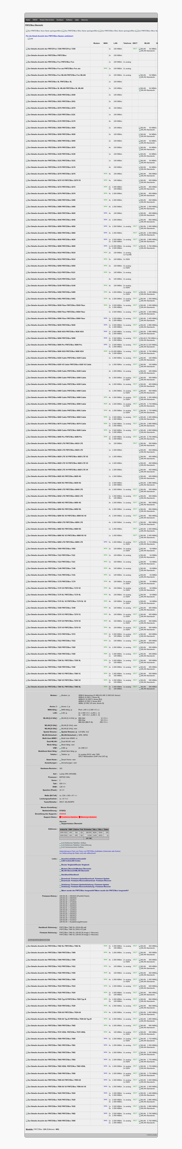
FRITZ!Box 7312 (68, 641)
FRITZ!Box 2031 (68, 101)
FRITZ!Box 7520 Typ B (76, 999)
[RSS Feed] (40, 1135)
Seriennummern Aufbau (74, 847)
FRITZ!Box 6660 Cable (76, 417)
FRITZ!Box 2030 (68, 95)
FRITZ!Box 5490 (68, 292)
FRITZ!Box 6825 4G (72, 476)
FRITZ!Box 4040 (68, 220)
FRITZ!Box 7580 (68, 1039)
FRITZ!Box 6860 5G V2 (76, 535)
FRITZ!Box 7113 (68, 562)
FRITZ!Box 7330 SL (72, 660)
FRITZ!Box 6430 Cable (76, 384)
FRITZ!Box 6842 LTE (74, 496)
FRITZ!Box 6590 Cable (76, 404)
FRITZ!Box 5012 (68, 259)
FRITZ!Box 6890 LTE (74, 542)
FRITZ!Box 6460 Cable (76, 391)
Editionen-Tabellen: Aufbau (75, 843)
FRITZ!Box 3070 (68, 147)
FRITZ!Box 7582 (68, 1052)
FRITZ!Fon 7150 (68, 49)
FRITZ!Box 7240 (68, 608)
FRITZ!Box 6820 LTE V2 (78, 457)
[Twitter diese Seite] (26, 1135)
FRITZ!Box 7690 (68, 1121)
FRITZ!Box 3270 (68, 174)
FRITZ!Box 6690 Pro (73, 437)
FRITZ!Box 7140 (68, 568)
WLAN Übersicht (82, 871)
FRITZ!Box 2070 (68, 108)
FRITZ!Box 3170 (68, 167)
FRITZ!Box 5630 (68, 325)
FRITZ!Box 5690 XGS (74, 351)
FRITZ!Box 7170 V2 (72, 588)
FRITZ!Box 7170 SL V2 (76, 601)
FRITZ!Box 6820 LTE (74, 450)
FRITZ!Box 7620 (68, 1093)
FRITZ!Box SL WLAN (74, 88)
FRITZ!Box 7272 (68, 634)
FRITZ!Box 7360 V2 (72, 680)
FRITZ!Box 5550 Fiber (75, 312)
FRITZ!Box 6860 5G (72, 529)
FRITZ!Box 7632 (68, 1106)
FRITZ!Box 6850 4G (72, 503)
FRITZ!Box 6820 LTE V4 (78, 470)
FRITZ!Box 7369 (68, 953)
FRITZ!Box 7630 (68, 1100)
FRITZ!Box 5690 (68, 338)
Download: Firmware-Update (97, 879)
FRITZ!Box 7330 (68, 654)
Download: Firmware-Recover (98, 881)
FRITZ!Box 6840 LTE (74, 489)
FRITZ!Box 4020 (68, 213)
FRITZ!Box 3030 (68, 134)
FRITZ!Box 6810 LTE (74, 443)
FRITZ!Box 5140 (68, 286)
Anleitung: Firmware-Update (97, 885)
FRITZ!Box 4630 (68, 239)
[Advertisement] (91, 5)
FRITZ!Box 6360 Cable (76, 378)
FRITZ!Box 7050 (68, 549)
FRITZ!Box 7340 (68, 667)
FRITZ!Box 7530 (68, 1006)
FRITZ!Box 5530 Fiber (75, 305)
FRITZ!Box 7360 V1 (72, 674)
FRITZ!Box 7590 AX (72, 1080)
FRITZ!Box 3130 (68, 154)
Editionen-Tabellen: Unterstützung (78, 845)
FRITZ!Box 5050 (68, 266)
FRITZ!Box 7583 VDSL (76, 1066)
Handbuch (74, 875)
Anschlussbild (80, 859)
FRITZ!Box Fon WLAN (76, 75)
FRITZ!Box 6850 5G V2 (76, 516)
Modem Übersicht (83, 869)
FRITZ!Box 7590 (68, 1073)
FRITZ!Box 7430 (68, 973)
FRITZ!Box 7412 (68, 966)
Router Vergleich (82, 865)
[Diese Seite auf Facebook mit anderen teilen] (33, 1135)
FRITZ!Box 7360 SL (72, 687)
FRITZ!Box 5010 (68, 253)
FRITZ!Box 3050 (68, 141)
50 (96, 31)
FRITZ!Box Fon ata (72, 68)
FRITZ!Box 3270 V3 (72, 180)
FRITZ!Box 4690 (68, 246)
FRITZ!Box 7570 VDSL (76, 1032)
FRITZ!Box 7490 (68, 979)
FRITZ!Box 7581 (68, 1045)
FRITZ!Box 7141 (68, 575)
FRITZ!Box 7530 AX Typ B (80, 1019)
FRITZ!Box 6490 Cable (76, 397)
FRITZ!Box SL (66, 82)
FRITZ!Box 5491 (68, 299)
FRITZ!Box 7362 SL (72, 946)
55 (133, 31)
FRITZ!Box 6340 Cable (76, 371)
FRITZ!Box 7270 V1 (72, 614)
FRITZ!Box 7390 (68, 960)
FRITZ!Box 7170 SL (72, 595)
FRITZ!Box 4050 (68, 226)
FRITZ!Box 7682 (68, 1114)
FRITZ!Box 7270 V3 (72, 628)
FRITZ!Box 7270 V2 (72, 621)
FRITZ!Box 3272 (68, 187)
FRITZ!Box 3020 (68, 128)
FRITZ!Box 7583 (68, 1060)
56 (169, 31)
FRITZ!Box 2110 (68, 115)
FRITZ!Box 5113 (68, 272)
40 (59, 31)
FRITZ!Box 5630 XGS (74, 332)
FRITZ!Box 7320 (68, 647)
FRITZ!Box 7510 (68, 986)
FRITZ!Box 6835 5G (72, 483)
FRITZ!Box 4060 (68, 233)
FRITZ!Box (61, 55)
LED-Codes (75, 861)
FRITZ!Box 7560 (68, 1026)
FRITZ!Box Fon (67, 62)
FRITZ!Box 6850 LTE (74, 522)
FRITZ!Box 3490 (68, 207)
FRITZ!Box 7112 (68, 555)
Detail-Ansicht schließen (39, 940)
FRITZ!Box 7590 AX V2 (76, 1087)
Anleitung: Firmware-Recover (98, 887)
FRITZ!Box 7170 (68, 582)
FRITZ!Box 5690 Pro (73, 345)
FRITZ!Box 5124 (68, 279)
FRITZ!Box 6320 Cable (76, 358)
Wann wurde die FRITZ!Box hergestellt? (112, 891)
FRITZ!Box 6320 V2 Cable (80, 364)
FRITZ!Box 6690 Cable (76, 430)
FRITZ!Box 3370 (68, 193)
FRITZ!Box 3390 (68, 200)
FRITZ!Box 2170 (68, 121)
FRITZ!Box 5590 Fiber (75, 318)
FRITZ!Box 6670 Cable (76, 424)
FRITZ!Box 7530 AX (72, 1012)
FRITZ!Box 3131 (68, 161)
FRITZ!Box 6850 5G (72, 509)
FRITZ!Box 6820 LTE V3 (78, 463)
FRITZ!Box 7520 (68, 993)
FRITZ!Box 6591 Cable (76, 411)
